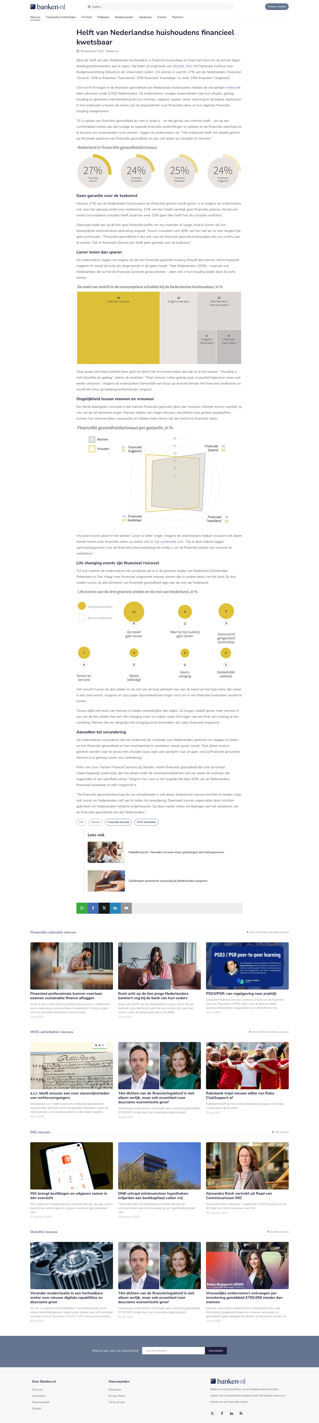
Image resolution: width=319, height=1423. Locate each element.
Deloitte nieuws (279, 1232)
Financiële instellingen (61, 17)
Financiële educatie (118, 822)
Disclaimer (115, 1389)
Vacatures (145, 17)
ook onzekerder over (168, 541)
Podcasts (103, 17)
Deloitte (178, 66)
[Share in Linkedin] (115, 908)
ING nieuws (282, 1132)
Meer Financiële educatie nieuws (269, 932)
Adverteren (39, 1396)
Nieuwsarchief (40, 1402)
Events (162, 17)
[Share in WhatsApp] (82, 908)
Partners (177, 17)
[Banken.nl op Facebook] (222, 1414)
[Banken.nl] (38, 4)
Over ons (37, 1389)
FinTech (87, 17)
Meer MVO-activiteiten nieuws (270, 1032)
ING (189, 66)
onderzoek (233, 87)
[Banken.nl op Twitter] (212, 1414)
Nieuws (35, 17)
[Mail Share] (126, 908)
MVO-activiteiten (146, 822)
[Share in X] (104, 908)
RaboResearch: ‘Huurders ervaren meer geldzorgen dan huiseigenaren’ (176, 852)
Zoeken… (96, 6)
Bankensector (124, 17)
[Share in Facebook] (93, 908)
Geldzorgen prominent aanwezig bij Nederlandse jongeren (168, 881)
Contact (36, 1408)
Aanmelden (216, 1350)
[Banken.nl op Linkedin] (232, 1414)
